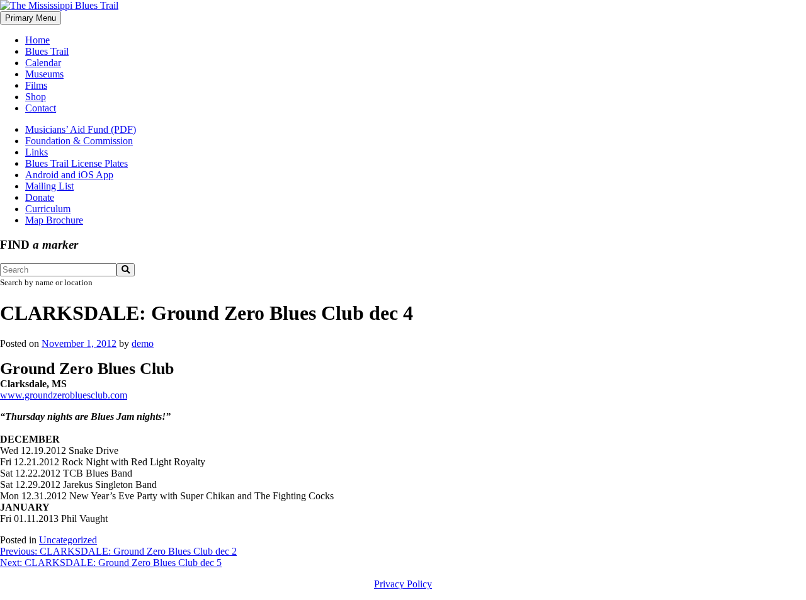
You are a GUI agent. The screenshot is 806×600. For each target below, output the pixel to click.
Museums (44, 74)
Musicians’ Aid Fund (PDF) (80, 129)
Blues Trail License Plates (76, 163)
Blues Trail (47, 51)
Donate (39, 197)
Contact (40, 108)
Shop (35, 96)
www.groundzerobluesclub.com (63, 395)
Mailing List (49, 186)
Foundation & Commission (79, 140)
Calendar (43, 62)
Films (36, 85)
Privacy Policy (403, 584)
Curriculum (48, 208)
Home (37, 40)
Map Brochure (54, 220)
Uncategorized (68, 540)
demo (143, 343)
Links (36, 152)
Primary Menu (30, 18)
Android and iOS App (69, 174)
